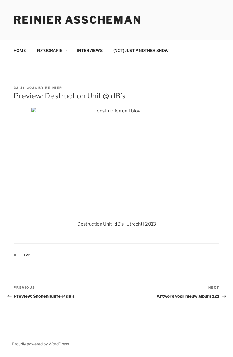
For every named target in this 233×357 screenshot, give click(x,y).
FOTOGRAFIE (49, 50)
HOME (20, 50)
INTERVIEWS (90, 50)
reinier (53, 88)
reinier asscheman (78, 20)
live (26, 255)
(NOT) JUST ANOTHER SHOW (141, 50)
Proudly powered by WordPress (40, 343)
